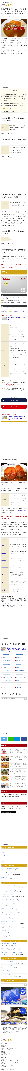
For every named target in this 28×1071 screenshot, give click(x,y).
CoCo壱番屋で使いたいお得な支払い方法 (12, 105)
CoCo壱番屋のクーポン (8, 111)
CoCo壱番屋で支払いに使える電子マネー (12, 96)
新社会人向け (6, 670)
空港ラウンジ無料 (20, 660)
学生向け (5, 667)
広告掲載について (5, 1053)
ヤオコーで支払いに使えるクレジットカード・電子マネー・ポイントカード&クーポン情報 (18, 751)
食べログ (4, 553)
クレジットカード (5, 1059)
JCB (4, 687)
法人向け (18, 680)
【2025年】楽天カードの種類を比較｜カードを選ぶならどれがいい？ (16, 418)
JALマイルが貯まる (20, 677)
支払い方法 (3, 1063)
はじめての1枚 (6, 654)
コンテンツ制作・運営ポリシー (9, 1048)
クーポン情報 (4, 1066)
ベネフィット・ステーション (5, 567)
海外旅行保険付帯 (7, 660)
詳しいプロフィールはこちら (7, 1032)
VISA (4, 684)
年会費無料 (18, 657)
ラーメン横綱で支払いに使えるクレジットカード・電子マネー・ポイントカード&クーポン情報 (18, 778)
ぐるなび (4, 560)
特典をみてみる (14, 400)
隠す (15, 90)
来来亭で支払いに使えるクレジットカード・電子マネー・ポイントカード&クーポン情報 (18, 771)
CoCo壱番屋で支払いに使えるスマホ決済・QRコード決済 (14, 99)
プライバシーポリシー (6, 1050)
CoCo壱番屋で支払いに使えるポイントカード (13, 103)
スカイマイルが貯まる (8, 680)
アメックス (18, 687)
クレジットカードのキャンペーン (9, 1062)
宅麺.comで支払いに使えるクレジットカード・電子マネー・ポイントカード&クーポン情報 (18, 764)
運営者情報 (3, 1045)
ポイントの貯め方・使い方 (8, 1065)
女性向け (18, 667)
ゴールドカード (6, 674)
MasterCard (18, 684)
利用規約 (3, 1051)
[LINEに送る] (11, 739)
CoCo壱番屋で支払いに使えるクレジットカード (14, 94)
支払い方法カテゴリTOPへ (16, 1069)
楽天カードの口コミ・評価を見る (20, 311)
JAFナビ (3, 582)
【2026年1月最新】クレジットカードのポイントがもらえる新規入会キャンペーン (16, 650)
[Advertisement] (14, 72)
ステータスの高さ (20, 670)
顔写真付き (18, 664)
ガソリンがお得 (6, 664)
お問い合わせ (4, 1054)
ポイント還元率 (19, 654)
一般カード (4, 852)
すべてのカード (5, 849)
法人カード (4, 861)
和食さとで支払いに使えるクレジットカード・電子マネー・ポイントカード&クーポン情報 (18, 758)
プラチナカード (19, 674)
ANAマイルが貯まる (7, 677)
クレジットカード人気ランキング (9, 1060)
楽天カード (7, 108)
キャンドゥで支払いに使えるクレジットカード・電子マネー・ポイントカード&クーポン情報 (18, 785)
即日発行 (5, 657)
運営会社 (3, 1046)
